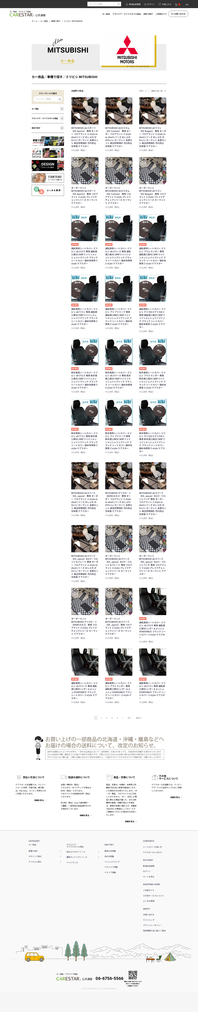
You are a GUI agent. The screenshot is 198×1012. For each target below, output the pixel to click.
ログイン (147, 871)
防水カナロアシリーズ (76, 851)
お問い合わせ (179, 13)
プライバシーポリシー (152, 925)
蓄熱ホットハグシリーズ (77, 857)
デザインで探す (35, 856)
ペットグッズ (72, 862)
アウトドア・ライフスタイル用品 (126, 14)
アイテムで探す (35, 861)
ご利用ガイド (161, 14)
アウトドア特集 (111, 867)
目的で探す (148, 14)
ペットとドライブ (112, 861)
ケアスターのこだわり (152, 852)
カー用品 (106, 14)
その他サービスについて (153, 895)
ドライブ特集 (110, 872)
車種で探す (56, 21)
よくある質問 (148, 901)
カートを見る (148, 876)
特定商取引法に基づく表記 (154, 930)
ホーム (34, 21)
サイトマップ (148, 920)
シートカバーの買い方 (152, 847)
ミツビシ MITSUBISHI (73, 21)
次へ (129, 717)
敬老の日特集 (110, 851)
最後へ (139, 717)
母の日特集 (109, 856)
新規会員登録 (148, 866)
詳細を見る (39, 800)
